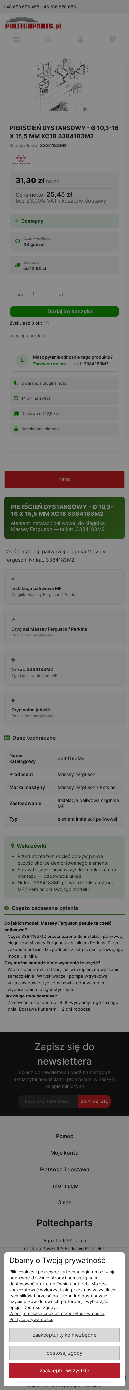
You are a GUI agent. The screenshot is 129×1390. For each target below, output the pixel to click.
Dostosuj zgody (64, 1353)
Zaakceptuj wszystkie (64, 1371)
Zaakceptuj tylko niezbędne (65, 1335)
